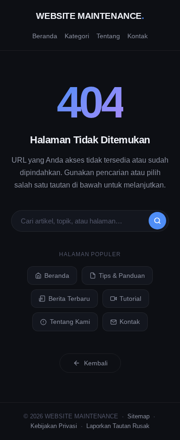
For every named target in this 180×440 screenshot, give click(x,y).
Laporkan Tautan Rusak (118, 425)
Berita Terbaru (69, 298)
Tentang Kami (70, 321)
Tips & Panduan (122, 275)
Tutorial (130, 298)
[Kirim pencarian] (157, 220)
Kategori (77, 36)
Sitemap (138, 416)
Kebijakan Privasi (53, 425)
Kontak (137, 36)
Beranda (44, 36)
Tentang (108, 36)
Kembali (96, 363)
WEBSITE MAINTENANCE (90, 16)
